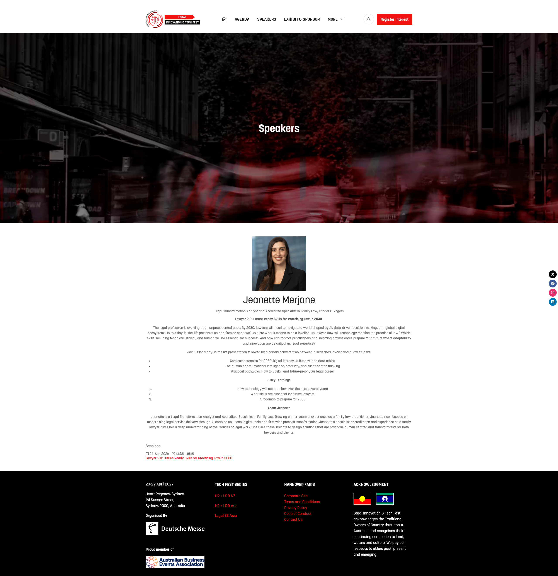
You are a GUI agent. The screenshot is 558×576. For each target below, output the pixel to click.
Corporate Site (296, 495)
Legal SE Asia (226, 515)
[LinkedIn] (553, 302)
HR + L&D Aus (226, 505)
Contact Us (293, 519)
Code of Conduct (297, 513)
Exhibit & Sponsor (302, 19)
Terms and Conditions (302, 501)
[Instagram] (553, 293)
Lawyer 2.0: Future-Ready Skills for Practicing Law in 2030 (189, 458)
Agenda (242, 19)
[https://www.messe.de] (175, 533)
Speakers (266, 19)
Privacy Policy (295, 507)
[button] (335, 19)
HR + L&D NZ (225, 495)
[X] (553, 274)
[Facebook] (553, 283)
